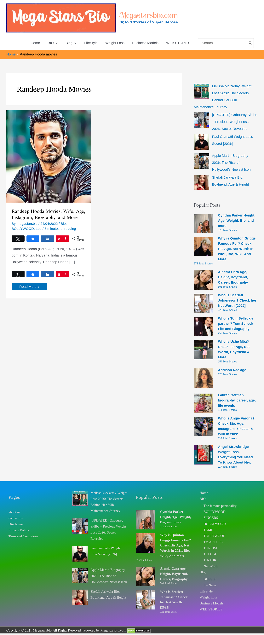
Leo (39, 229)
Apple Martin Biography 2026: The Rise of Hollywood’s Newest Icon (231, 162)
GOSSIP (209, 579)
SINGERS (211, 518)
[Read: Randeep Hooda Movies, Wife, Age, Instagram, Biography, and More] (48, 156)
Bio (63, 224)
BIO (203, 499)
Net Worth (211, 566)
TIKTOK (210, 560)
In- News (210, 585)
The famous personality (220, 506)
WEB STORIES (211, 609)
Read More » (29, 287)
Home (204, 493)
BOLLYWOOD (23, 229)
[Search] (250, 43)
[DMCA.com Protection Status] (139, 630)
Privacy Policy (19, 530)
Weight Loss (208, 597)
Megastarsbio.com (149, 15)
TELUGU (210, 554)
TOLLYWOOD (214, 536)
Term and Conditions (23, 536)
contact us (16, 518)
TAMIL (209, 530)
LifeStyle (206, 591)
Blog (203, 572)
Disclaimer (16, 524)
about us (14, 512)
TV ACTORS (213, 542)
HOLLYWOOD (215, 524)
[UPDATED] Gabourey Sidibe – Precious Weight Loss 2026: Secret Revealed (234, 122)
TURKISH (211, 548)
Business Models (211, 603)
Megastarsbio (42, 630)
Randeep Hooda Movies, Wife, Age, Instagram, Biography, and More (48, 214)
